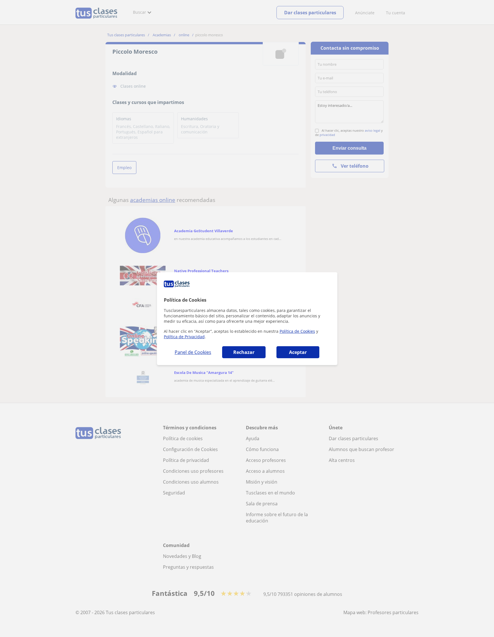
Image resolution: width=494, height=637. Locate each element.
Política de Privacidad (184, 336)
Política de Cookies (297, 331)
